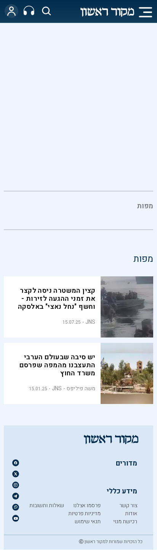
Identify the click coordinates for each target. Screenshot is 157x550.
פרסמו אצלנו (87, 505)
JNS (90, 322)
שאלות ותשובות (46, 505)
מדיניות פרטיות (84, 513)
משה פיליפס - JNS (74, 389)
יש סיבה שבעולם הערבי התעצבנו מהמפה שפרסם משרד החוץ (57, 365)
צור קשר (128, 505)
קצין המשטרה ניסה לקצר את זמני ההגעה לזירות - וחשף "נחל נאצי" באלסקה (57, 299)
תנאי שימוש (88, 522)
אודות (131, 513)
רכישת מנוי (125, 522)
